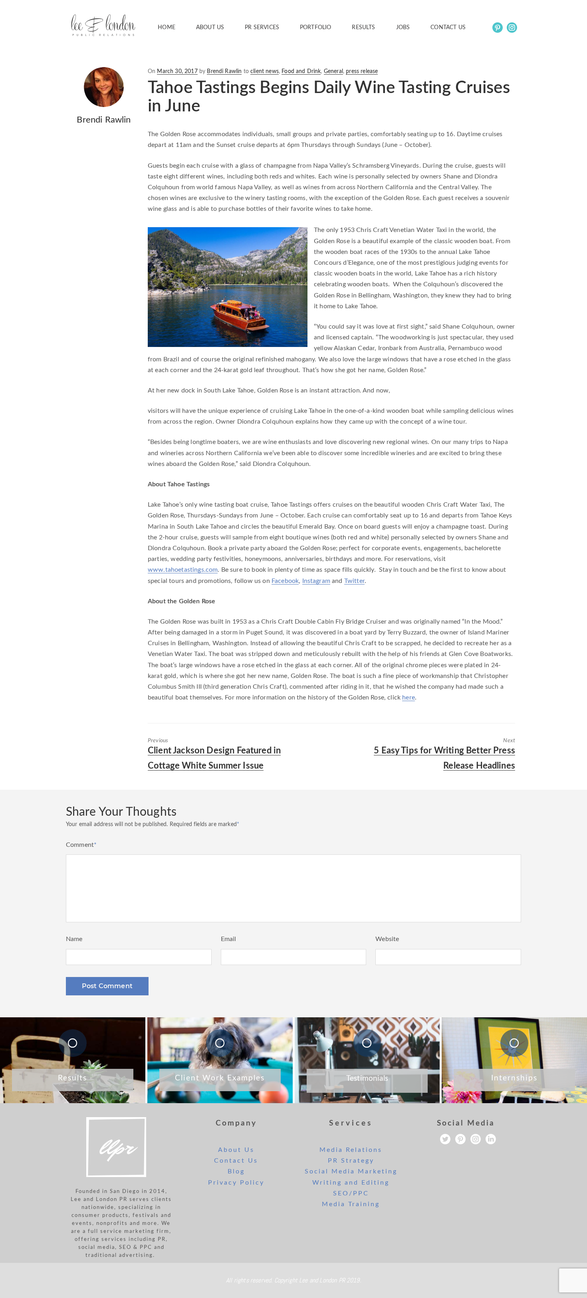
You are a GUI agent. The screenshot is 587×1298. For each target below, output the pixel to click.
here (408, 697)
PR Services (262, 27)
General (333, 71)
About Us (210, 27)
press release (362, 71)
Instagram (316, 581)
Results (363, 27)
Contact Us (236, 1160)
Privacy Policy (236, 1182)
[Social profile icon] (490, 1139)
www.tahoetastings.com (183, 570)
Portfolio (315, 27)
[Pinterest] (497, 27)
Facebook (285, 581)
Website (387, 939)
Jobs (403, 27)
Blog (236, 1171)
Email (228, 939)
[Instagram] (512, 27)
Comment (81, 845)
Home (166, 27)
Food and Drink (301, 71)
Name (74, 939)
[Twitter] (445, 1139)
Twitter (354, 581)
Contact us (448, 27)
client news (264, 71)
